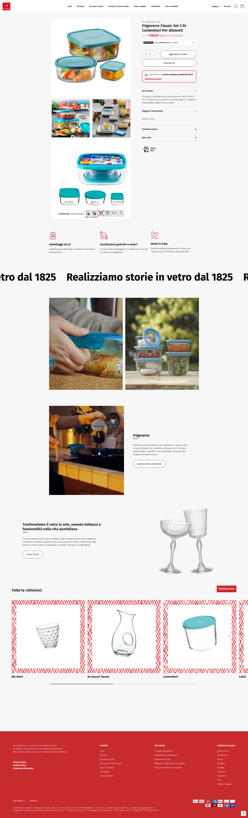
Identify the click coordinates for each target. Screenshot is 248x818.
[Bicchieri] (48, 636)
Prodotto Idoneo (149, 129)
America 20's (223, 751)
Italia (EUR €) (18, 801)
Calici (69, 6)
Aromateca (222, 755)
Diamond (221, 771)
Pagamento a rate (162, 759)
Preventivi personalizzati (165, 755)
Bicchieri (80, 6)
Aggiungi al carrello (178, 54)
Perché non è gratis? (153, 79)
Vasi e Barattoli (106, 776)
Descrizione (147, 91)
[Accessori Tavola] (124, 636)
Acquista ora (169, 63)
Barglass (221, 763)
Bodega (220, 767)
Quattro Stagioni (224, 784)
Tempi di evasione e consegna (168, 767)
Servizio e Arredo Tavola (118, 6)
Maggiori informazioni (152, 111)
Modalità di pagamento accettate (169, 763)
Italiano (215, 6)
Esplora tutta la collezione (149, 464)
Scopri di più (33, 554)
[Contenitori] (199, 636)
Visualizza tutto (227, 589)
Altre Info (146, 137)
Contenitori (155, 6)
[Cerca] (236, 6)
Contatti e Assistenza (163, 751)
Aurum (220, 759)
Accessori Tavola (96, 6)
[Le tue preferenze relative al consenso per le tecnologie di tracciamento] (243, 813)
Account (227, 6)
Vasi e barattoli (171, 6)
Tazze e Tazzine (107, 767)
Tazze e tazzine (140, 6)
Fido (219, 780)
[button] (19, 636)
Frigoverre (222, 776)
